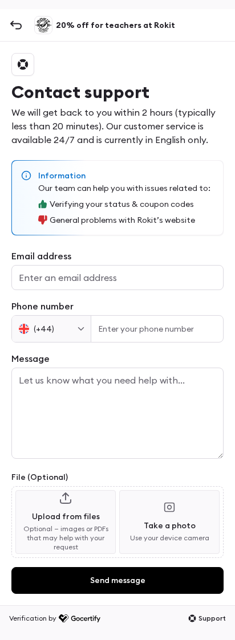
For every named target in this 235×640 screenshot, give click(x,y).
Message (30, 358)
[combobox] (51, 329)
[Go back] (16, 25)
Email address (41, 256)
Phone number (42, 306)
